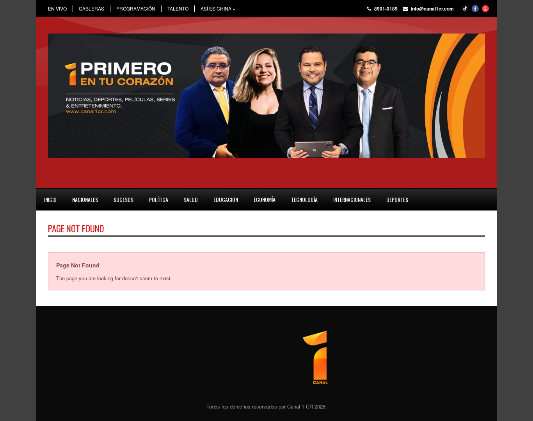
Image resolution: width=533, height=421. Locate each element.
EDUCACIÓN (225, 199)
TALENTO (177, 8)
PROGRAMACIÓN (135, 8)
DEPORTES (397, 199)
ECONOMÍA (264, 199)
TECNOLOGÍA (304, 199)
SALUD (191, 199)
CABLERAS (91, 8)
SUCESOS (123, 199)
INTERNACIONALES (352, 199)
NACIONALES (85, 199)
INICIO (50, 199)
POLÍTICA (158, 199)
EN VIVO (57, 8)
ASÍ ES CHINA (218, 8)
